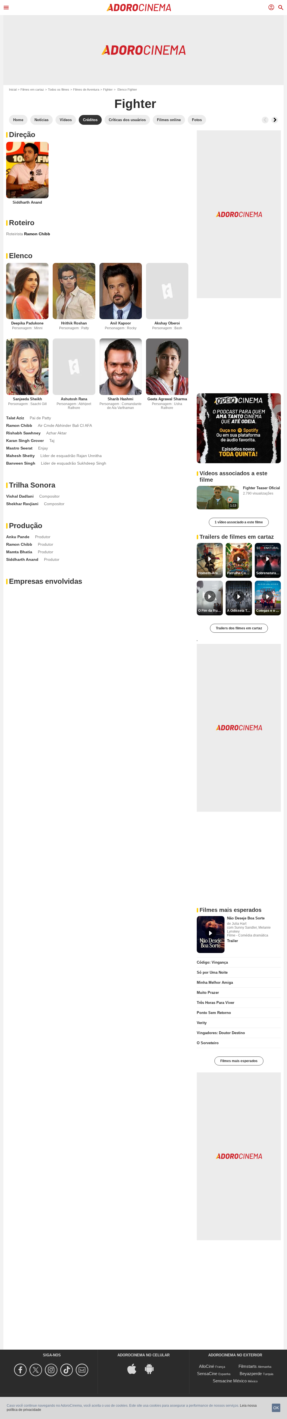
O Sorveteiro (208, 1043)
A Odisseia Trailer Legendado (239, 611)
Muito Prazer (208, 992)
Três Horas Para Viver (215, 1003)
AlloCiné (206, 1366)
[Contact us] (83, 1370)
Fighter (108, 89)
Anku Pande (17, 537)
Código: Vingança (212, 962)
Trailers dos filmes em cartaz (239, 628)
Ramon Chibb (19, 425)
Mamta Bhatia (19, 552)
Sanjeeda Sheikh (27, 399)
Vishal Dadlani (20, 496)
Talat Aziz (15, 418)
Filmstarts (248, 1366)
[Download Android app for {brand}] (152, 1368)
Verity (202, 1023)
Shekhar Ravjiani (22, 504)
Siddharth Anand (27, 202)
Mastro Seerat (19, 448)
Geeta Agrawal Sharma (167, 399)
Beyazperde (251, 1373)
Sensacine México (230, 1380)
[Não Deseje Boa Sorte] (210, 934)
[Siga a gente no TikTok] (67, 1370)
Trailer (232, 941)
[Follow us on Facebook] (21, 1370)
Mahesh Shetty (20, 455)
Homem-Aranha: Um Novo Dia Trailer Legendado (210, 573)
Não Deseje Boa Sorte (246, 918)
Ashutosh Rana (74, 399)
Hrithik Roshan (74, 323)
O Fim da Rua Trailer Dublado (210, 611)
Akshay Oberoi (167, 323)
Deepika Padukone (27, 323)
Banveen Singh (20, 463)
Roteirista (14, 234)
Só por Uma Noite (212, 972)
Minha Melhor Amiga (215, 982)
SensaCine (207, 1373)
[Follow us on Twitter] (36, 1370)
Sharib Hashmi (120, 399)
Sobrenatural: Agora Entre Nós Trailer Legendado (268, 573)
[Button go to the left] (265, 120)
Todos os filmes (58, 89)
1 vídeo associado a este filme (239, 522)
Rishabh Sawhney (23, 433)
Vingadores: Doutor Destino (221, 1033)
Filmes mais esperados (239, 1061)
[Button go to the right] (274, 120)
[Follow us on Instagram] (52, 1370)
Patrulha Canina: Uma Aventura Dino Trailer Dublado (239, 573)
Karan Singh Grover (25, 440)
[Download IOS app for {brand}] (135, 1368)
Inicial (13, 89)
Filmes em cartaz (32, 89)
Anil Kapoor (120, 323)
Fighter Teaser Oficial (261, 488)
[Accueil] (139, 7)
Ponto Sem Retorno (214, 1013)
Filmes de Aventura (86, 89)
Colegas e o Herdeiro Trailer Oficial (268, 611)
